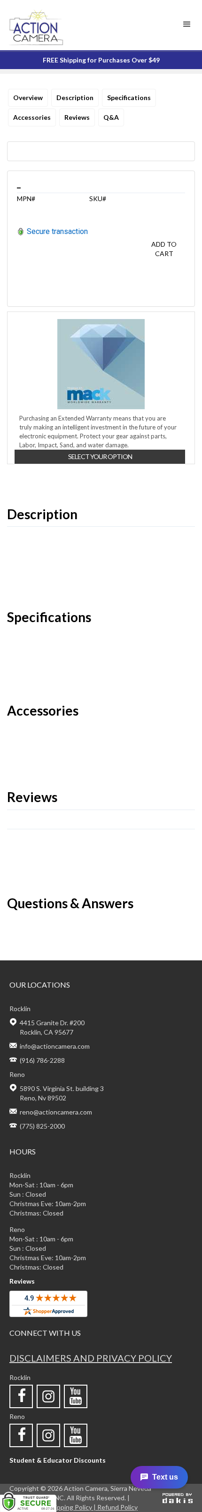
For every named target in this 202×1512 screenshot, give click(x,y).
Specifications (129, 97)
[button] (187, 24)
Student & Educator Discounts (57, 1460)
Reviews (77, 117)
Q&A (111, 117)
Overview (28, 97)
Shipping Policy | (72, 1507)
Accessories (32, 117)
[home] (53, 25)
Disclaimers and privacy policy (90, 1358)
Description (74, 97)
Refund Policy (117, 1507)
